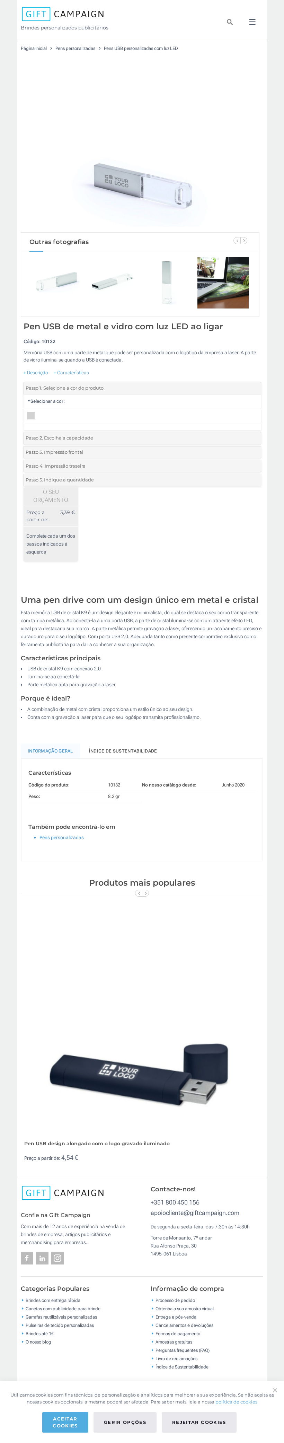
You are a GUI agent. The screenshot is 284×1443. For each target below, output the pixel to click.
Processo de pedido (175, 1300)
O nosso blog (38, 1341)
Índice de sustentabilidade (123, 751)
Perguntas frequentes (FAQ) (183, 1350)
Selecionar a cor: (46, 401)
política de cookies (236, 1402)
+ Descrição (36, 372)
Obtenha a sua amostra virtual (185, 1308)
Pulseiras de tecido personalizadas (60, 1325)
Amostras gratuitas (174, 1341)
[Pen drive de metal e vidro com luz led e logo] (140, 149)
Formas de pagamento (178, 1333)
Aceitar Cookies (65, 1422)
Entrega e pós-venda (176, 1316)
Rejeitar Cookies (199, 1422)
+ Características (71, 372)
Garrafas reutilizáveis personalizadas (61, 1316)
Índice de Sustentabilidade (182, 1366)
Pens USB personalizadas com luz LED (141, 48)
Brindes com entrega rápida (53, 1300)
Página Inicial (34, 48)
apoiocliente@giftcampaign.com (195, 1212)
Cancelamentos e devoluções (184, 1325)
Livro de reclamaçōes (176, 1358)
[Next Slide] (243, 240)
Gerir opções (125, 1422)
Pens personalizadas (75, 48)
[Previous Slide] (236, 240)
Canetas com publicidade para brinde (63, 1308)
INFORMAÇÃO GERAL (50, 751)
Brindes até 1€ (40, 1333)
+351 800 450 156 (175, 1202)
